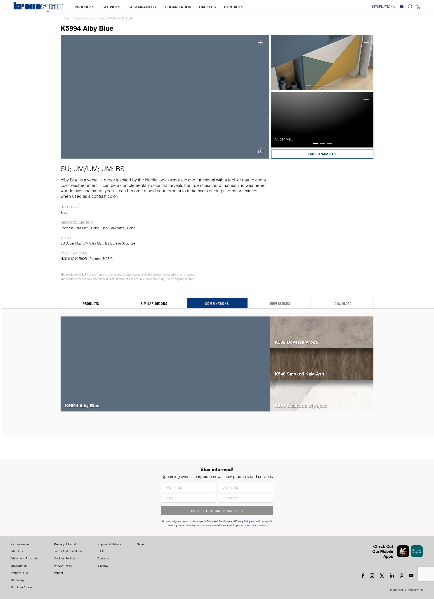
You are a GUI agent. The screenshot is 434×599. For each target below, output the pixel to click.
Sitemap (102, 566)
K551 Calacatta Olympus (301, 405)
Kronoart (91, 18)
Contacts (103, 558)
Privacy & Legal (65, 544)
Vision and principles (25, 558)
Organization (20, 544)
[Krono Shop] (418, 7)
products (84, 7)
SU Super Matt (71, 243)
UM (78, 169)
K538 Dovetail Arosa (296, 342)
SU (65, 169)
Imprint (58, 573)
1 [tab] (315, 143)
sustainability (142, 7)
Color (102, 18)
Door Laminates (112, 228)
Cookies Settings (65, 558)
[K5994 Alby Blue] (165, 96)
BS (120, 169)
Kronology (17, 580)
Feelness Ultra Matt (74, 228)
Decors (78, 18)
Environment (19, 566)
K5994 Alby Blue (120, 18)
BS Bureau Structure (120, 243)
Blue (64, 212)
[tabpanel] (322, 62)
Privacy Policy (63, 566)
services (111, 7)
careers (207, 7)
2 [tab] (322, 143)
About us (17, 551)
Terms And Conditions (68, 551)
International (384, 7)
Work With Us (19, 573)
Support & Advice (109, 544)
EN (402, 7)
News (140, 544)
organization (178, 7)
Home (67, 18)
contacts (233, 7)
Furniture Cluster (22, 587)
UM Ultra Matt (93, 243)
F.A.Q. (101, 551)
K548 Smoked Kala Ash (299, 374)
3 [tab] (329, 143)
